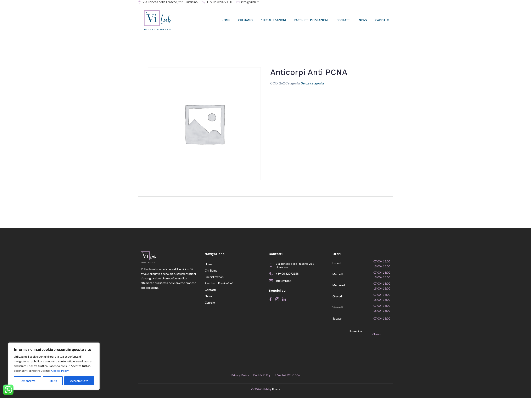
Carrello (382, 20)
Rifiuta (53, 380)
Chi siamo (245, 20)
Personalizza (27, 380)
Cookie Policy (60, 370)
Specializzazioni (273, 20)
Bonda (276, 389)
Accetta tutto (79, 380)
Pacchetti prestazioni (311, 20)
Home (226, 20)
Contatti (343, 20)
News (363, 20)
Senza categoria (312, 83)
